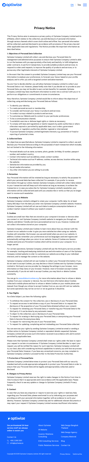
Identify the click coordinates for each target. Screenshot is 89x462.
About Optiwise (44, 425)
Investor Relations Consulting (45, 435)
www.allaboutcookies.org (28, 278)
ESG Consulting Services (48, 441)
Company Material (68, 437)
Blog (63, 441)
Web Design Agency (69, 432)
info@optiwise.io (16, 443)
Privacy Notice (65, 454)
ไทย (79, 5)
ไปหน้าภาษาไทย (77, 454)
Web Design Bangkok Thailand (69, 426)
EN (72, 5)
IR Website (42, 430)
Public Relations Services (48, 445)
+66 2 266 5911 (16, 441)
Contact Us (65, 445)
